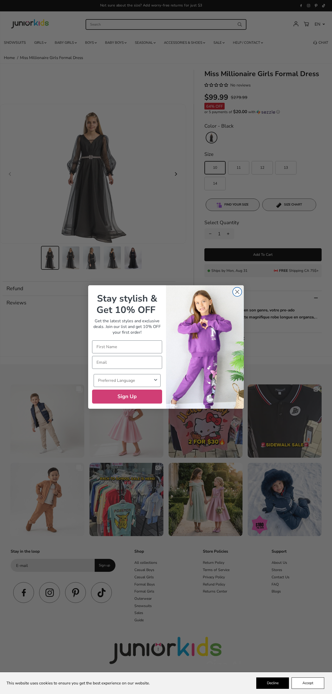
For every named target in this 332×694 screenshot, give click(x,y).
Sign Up (127, 396)
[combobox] (125, 380)
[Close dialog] (237, 291)
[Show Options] (155, 380)
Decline (273, 683)
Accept (307, 683)
